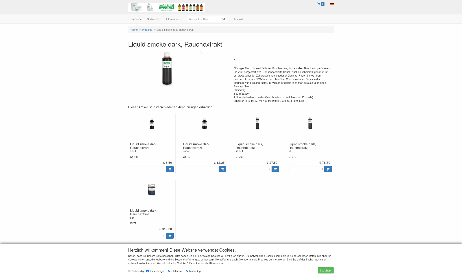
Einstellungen (157, 271)
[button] (332, 3)
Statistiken (177, 271)
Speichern (326, 270)
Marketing (195, 271)
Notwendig (138, 271)
